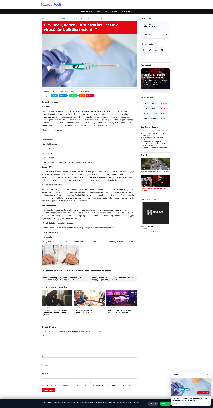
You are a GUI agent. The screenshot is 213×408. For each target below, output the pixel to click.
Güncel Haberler (86, 11)
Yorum (45, 335)
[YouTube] (162, 50)
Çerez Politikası (127, 11)
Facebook (63, 95)
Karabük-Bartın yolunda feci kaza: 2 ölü (156, 131)
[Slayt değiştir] (151, 231)
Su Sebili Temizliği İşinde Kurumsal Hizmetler (154, 138)
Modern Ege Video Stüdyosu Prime (155, 148)
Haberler (45, 19)
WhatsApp (73, 95)
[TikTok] (143, 56)
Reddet (153, 404)
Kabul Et (165, 404)
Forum (114, 11)
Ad (43, 356)
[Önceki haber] (162, 71)
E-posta (46, 365)
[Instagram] (156, 50)
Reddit (82, 95)
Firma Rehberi (102, 11)
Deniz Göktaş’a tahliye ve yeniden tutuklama (154, 134)
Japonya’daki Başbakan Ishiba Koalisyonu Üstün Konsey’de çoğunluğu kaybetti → (112, 278)
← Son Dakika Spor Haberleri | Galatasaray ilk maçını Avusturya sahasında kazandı (62, 278)
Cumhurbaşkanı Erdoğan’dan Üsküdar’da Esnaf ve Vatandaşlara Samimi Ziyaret (154, 143)
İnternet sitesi (47, 374)
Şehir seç (147, 30)
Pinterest (90, 95)
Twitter (54, 95)
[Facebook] (143, 50)
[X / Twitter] (149, 50)
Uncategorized (54, 19)
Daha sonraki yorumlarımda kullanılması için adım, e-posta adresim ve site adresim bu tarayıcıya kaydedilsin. (87, 385)
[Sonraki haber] (166, 71)
